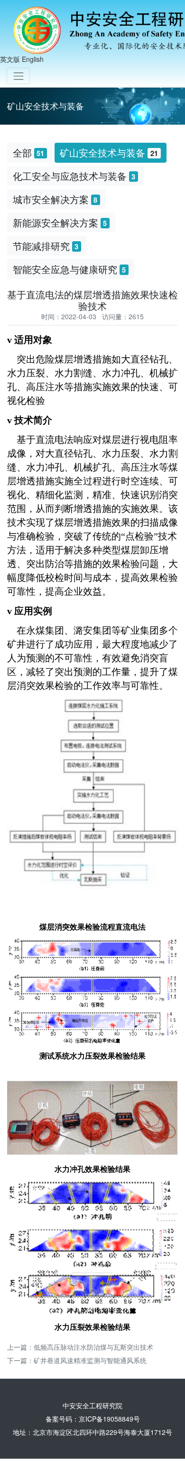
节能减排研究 (46, 246)
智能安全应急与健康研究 (69, 269)
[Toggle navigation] (18, 76)
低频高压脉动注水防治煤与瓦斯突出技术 (93, 1347)
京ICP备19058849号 (109, 1418)
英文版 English (22, 59)
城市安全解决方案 (55, 199)
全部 (29, 152)
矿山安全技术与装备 (109, 152)
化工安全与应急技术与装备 (74, 176)
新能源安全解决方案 (60, 222)
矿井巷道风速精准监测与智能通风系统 (90, 1360)
